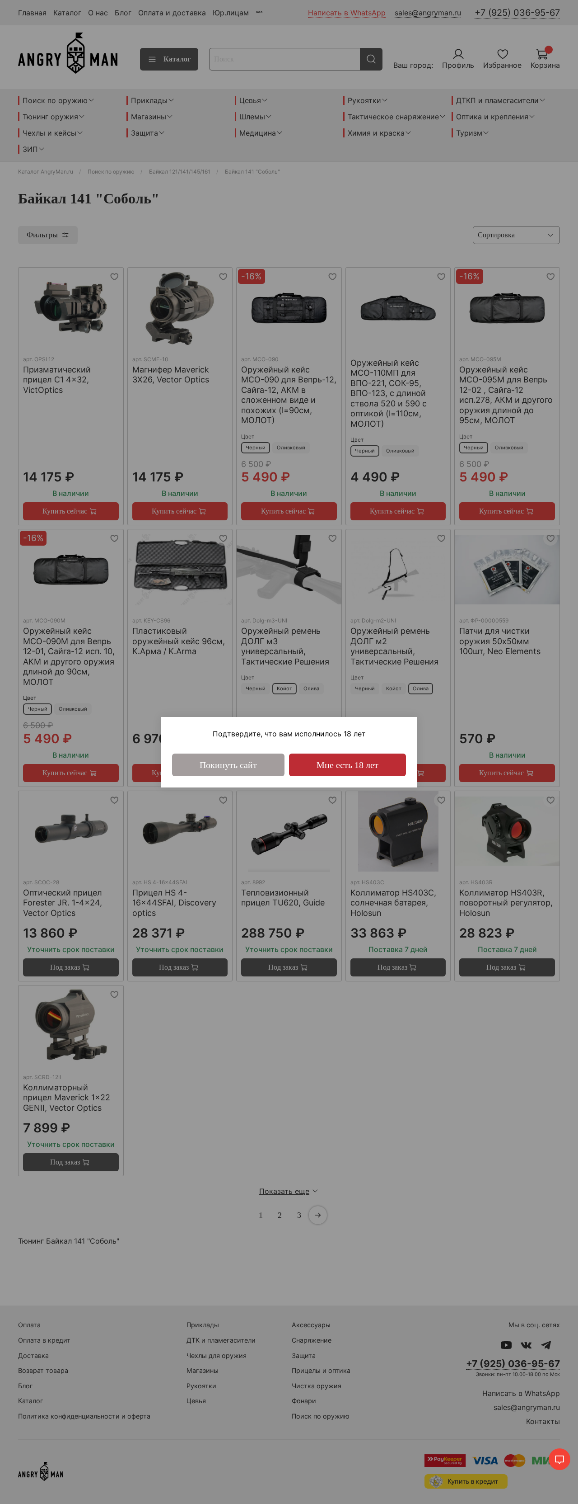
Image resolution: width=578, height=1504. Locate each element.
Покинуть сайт (228, 765)
